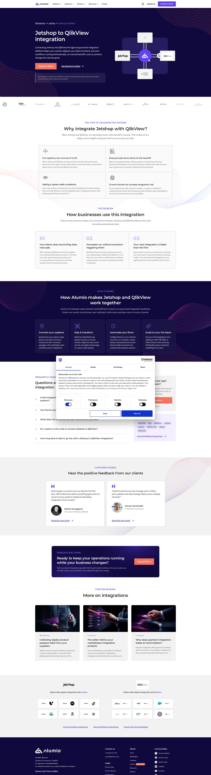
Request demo (144, 561)
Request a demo (45, 66)
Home (132, 753)
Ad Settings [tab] (117, 367)
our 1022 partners (72, 378)
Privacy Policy (109, 767)
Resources (133, 768)
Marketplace (134, 757)
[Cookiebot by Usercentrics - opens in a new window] (143, 360)
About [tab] (142, 367)
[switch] (93, 404)
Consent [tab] (68, 367)
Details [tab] (93, 367)
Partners (132, 772)
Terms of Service (110, 771)
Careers (137, 764)
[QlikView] (142, 685)
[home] (43, 4)
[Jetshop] (68, 685)
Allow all (137, 413)
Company (133, 760)
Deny (105, 413)
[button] (58, 4)
